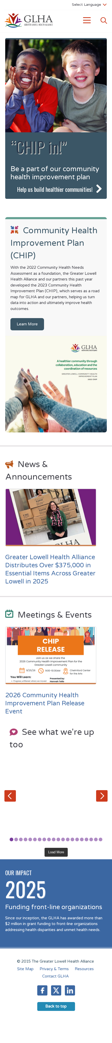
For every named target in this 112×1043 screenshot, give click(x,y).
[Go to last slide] (10, 796)
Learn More (27, 324)
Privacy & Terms (54, 969)
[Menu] (87, 20)
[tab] (11, 839)
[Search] (103, 20)
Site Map (25, 969)
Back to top (56, 1006)
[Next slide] (102, 796)
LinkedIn (70, 990)
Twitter (56, 990)
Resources (84, 969)
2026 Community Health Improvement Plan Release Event (44, 703)
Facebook (42, 990)
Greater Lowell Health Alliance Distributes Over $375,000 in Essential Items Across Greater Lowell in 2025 (50, 569)
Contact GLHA (55, 976)
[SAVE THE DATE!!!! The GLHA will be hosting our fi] (56, 803)
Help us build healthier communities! (54, 189)
